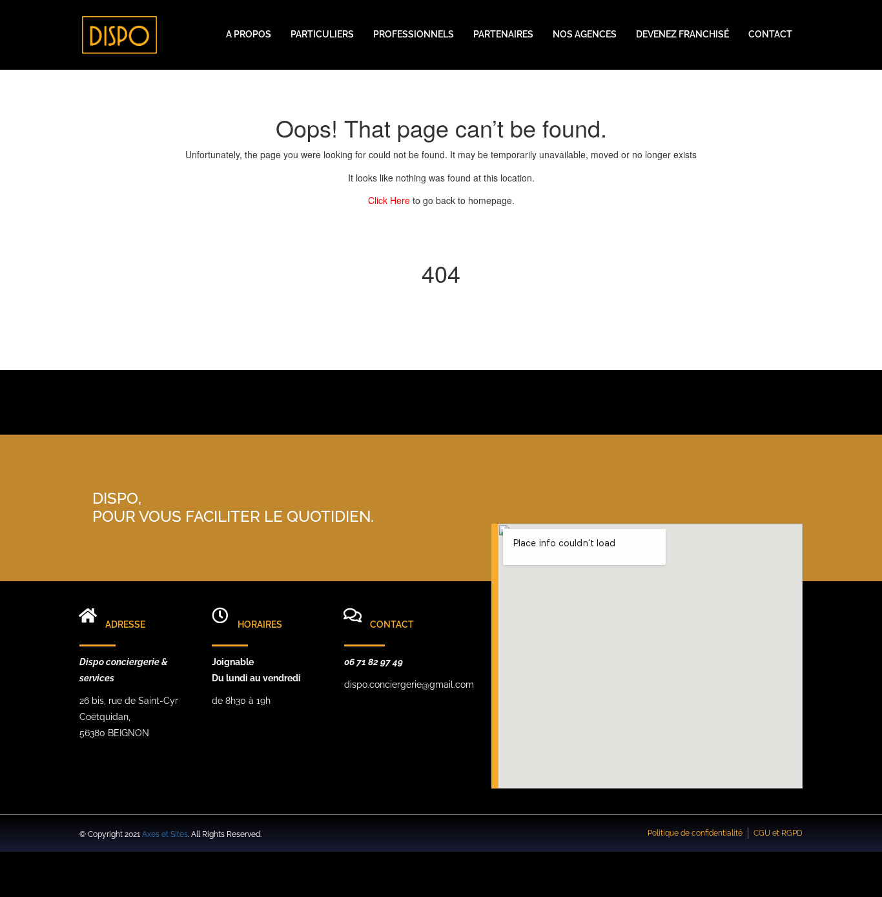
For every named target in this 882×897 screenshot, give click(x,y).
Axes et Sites (165, 834)
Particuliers (322, 34)
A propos (248, 34)
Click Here (390, 200)
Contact (770, 34)
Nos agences (585, 34)
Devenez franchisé (682, 34)
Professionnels (413, 34)
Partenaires (503, 34)
